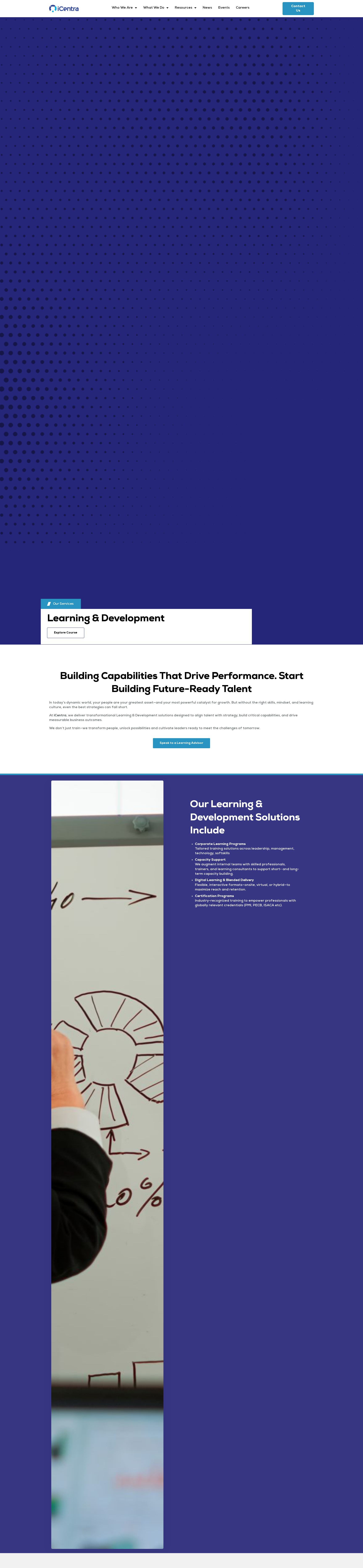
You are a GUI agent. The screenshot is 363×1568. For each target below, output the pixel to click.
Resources (183, 7)
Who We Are (122, 7)
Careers (242, 7)
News (207, 7)
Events (224, 7)
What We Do (153, 7)
